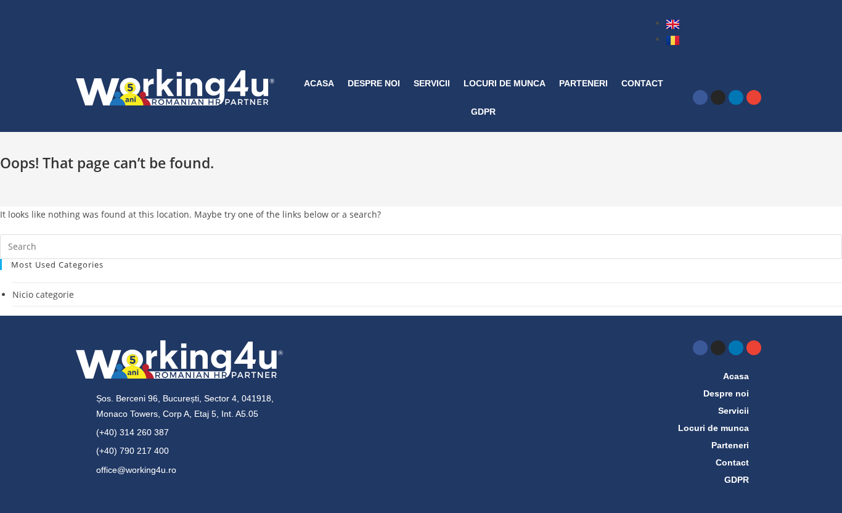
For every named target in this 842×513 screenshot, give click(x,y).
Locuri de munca (505, 83)
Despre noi (374, 83)
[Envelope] (753, 97)
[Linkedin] (736, 97)
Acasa (319, 83)
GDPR (483, 112)
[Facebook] (700, 97)
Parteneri (583, 83)
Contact (642, 83)
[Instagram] (718, 97)
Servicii (432, 83)
